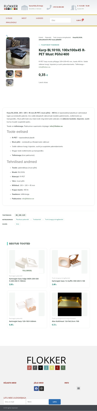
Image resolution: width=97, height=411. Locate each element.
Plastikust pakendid (50, 45)
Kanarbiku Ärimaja (36, 6)
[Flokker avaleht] (11, 7)
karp (17, 224)
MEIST (24, 18)
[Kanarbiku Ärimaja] (24, 7)
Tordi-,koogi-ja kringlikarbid (62, 37)
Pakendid (48, 37)
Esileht (41, 37)
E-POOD (9, 18)
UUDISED (39, 18)
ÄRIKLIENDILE (11, 22)
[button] (7, 36)
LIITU (55, 402)
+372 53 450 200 (58, 7)
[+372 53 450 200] (49, 7)
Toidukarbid (37, 219)
